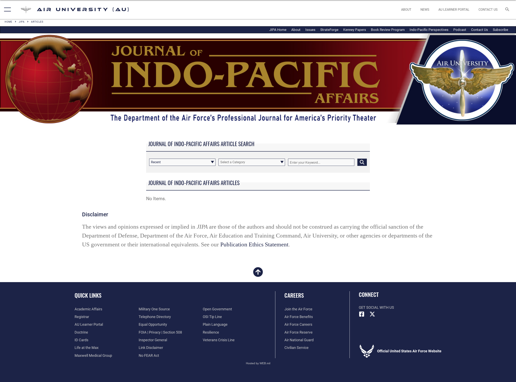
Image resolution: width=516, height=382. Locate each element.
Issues (310, 30)
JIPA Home (277, 30)
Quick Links (88, 295)
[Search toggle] (507, 9)
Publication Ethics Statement (254, 244)
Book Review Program (388, 30)
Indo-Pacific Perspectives (429, 30)
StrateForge (329, 30)
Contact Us (479, 30)
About (296, 30)
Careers (294, 295)
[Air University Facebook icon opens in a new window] (362, 314)
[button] (6, 9)
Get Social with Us (376, 307)
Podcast (459, 30)
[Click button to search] (362, 162)
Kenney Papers (354, 30)
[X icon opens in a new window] (372, 314)
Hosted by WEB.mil (258, 363)
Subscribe (500, 30)
